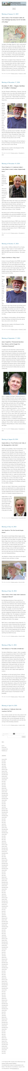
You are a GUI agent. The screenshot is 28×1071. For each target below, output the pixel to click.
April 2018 (4, 894)
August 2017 (4, 907)
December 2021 (5, 848)
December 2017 (5, 901)
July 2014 (4, 971)
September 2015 (5, 947)
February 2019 (4, 878)
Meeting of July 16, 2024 (9, 527)
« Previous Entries (5, 733)
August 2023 (4, 817)
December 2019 (5, 863)
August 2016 (4, 928)
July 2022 (4, 836)
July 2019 (4, 872)
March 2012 (4, 1017)
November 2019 (5, 865)
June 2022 (4, 837)
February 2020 (4, 860)
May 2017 (4, 913)
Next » (3, 735)
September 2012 (5, 1008)
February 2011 (4, 1039)
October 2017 (4, 904)
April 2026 (4, 766)
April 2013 (4, 996)
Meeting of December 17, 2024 (11, 82)
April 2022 (4, 841)
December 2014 (5, 962)
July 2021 (4, 854)
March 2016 (4, 936)
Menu (14, 8)
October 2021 (4, 851)
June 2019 (4, 873)
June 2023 (4, 820)
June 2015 (4, 952)
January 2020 (4, 861)
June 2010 (4, 1053)
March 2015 (4, 957)
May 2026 (4, 764)
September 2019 (5, 868)
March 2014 (4, 977)
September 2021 (5, 853)
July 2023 (4, 819)
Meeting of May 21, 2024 (9, 645)
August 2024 (4, 800)
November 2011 (5, 1024)
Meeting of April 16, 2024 (9, 705)
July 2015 (4, 950)
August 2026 (4, 759)
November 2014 (5, 964)
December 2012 (5, 1003)
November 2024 (5, 795)
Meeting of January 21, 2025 (10, 14)
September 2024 (5, 798)
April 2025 (4, 786)
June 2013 (4, 993)
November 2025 (5, 774)
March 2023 (4, 825)
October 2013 (4, 986)
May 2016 (4, 933)
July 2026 (4, 760)
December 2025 (5, 772)
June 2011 (4, 1032)
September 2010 (5, 1048)
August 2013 (4, 989)
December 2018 (5, 882)
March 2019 (4, 877)
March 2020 (4, 858)
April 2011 (4, 1036)
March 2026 (4, 767)
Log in (3, 745)
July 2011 (4, 1030)
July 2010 (4, 1051)
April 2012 (4, 1015)
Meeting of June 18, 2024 (9, 591)
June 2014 (4, 972)
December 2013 (5, 983)
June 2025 (4, 783)
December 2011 (5, 1022)
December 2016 (5, 921)
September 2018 (5, 887)
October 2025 (4, 776)
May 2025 (4, 784)
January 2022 (4, 846)
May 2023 (4, 822)
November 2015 (5, 943)
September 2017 (5, 906)
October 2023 (4, 813)
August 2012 (4, 1010)
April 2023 (4, 824)
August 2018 (4, 889)
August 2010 (4, 1049)
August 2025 (4, 779)
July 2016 (4, 930)
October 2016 (4, 924)
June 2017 (4, 911)
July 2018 (4, 890)
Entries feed (4, 747)
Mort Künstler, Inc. (15, 1068)
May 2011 (4, 1034)
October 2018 (4, 885)
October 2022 (4, 831)
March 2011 (4, 1037)
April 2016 (4, 935)
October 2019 (4, 866)
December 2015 (5, 942)
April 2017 (4, 914)
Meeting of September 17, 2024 (11, 338)
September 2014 (5, 967)
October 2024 (4, 796)
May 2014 (4, 974)
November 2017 (5, 902)
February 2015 (4, 959)
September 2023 (5, 815)
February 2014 (4, 979)
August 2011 (4, 1029)
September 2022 (5, 832)
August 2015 (4, 948)
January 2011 (4, 1041)
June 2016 (4, 931)
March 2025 (4, 788)
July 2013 (4, 991)
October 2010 (4, 1046)
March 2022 (4, 842)
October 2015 (4, 945)
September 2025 (5, 778)
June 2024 (4, 803)
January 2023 (4, 827)
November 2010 (5, 1044)
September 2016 (5, 926)
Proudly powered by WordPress (10, 1063)
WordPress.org (4, 750)
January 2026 (4, 771)
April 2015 (4, 955)
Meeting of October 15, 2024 (10, 244)
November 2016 (5, 923)
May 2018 (4, 892)
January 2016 (4, 940)
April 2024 (4, 807)
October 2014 (4, 965)
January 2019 (4, 880)
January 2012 (4, 1020)
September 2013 (5, 988)
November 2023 (5, 812)
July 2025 (4, 781)
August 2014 (4, 969)
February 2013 (4, 1000)
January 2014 (4, 981)
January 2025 (4, 791)
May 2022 (4, 839)
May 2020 (4, 856)
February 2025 (4, 790)
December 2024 (5, 793)
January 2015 (4, 960)
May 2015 (4, 954)
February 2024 (4, 808)
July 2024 (4, 801)
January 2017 (4, 919)
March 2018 (4, 895)
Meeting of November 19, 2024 (11, 163)
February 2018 (4, 897)
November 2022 (5, 829)
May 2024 (4, 805)
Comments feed (5, 749)
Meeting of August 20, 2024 (10, 439)
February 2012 (4, 1018)
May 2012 (4, 1013)
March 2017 (4, 916)
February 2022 (4, 844)
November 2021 (5, 849)
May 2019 (4, 875)
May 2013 (4, 995)
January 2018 (4, 899)
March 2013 (4, 998)
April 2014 (4, 976)
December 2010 (5, 1042)
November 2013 (5, 984)
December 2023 (5, 810)
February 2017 (4, 918)
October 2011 (4, 1025)
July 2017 (4, 909)
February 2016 (4, 938)
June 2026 (4, 762)
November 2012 (5, 1005)
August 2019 (4, 870)
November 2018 (5, 883)
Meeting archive (14, 73)
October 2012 (4, 1006)
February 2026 (4, 769)
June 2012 (4, 1012)
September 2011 (5, 1027)
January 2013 (4, 1001)
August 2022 (4, 834)
